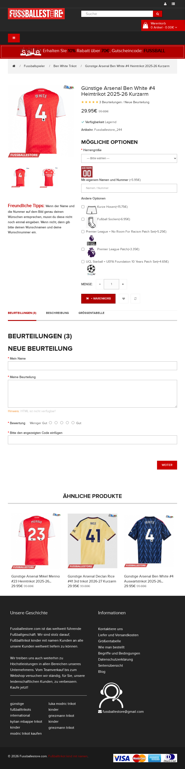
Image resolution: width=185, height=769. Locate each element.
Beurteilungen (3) (22, 313)
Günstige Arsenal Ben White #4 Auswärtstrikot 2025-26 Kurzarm (148, 581)
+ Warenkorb (101, 298)
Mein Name (18, 358)
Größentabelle (91, 313)
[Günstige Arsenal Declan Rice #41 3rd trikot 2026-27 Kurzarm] (92, 540)
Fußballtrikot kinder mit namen (34, 640)
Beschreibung (57, 313)
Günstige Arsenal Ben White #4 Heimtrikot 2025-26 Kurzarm (127, 66)
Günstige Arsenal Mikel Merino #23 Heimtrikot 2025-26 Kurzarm (35, 581)
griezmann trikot (61, 727)
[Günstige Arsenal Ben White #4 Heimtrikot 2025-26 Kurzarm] (41, 120)
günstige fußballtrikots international (20, 709)
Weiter (167, 465)
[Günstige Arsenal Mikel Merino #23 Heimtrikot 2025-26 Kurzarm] (36, 540)
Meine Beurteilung (23, 377)
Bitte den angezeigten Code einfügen (36, 433)
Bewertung (17, 423)
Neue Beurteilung (137, 102)
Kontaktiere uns (110, 629)
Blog (101, 671)
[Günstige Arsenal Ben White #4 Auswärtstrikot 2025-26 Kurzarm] (149, 540)
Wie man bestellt (111, 647)
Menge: (86, 284)
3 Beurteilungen (110, 102)
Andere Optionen (93, 198)
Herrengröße (92, 150)
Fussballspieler (34, 66)
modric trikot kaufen (26, 733)
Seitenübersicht (110, 665)
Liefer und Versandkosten (118, 635)
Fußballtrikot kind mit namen (68, 756)
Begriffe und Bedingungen (119, 653)
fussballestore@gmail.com (123, 711)
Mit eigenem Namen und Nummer (104, 180)
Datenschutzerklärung (115, 659)
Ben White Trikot (64, 66)
